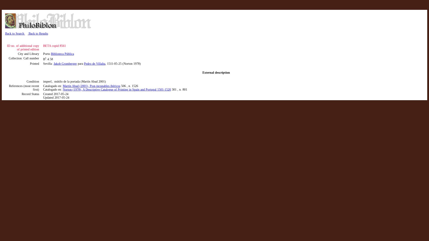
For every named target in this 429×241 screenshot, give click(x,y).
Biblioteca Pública (62, 54)
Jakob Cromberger (65, 63)
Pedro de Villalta (94, 63)
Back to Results (38, 33)
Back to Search (15, 33)
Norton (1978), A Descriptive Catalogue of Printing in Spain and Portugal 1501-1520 (117, 89)
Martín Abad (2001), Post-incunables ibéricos (91, 86)
